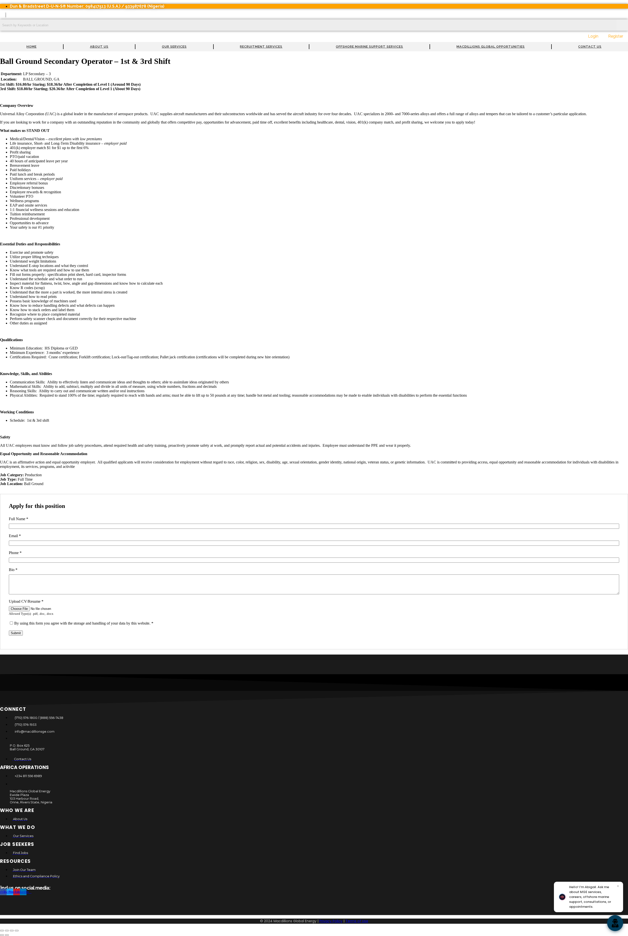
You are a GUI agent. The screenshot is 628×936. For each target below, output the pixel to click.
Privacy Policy (330, 921)
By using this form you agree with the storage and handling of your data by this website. (83, 623)
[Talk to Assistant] (615, 923)
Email (15, 536)
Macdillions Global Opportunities (491, 46)
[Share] (12, 930)
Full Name (18, 519)
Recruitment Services (261, 46)
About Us (99, 46)
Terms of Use (356, 921)
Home (31, 46)
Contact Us (590, 46)
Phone (15, 553)
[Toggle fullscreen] (7, 930)
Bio (13, 570)
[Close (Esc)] (17, 930)
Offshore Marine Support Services (369, 46)
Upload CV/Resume (26, 601)
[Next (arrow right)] (7, 935)
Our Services (174, 46)
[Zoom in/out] (2, 930)
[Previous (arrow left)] (2, 935)
